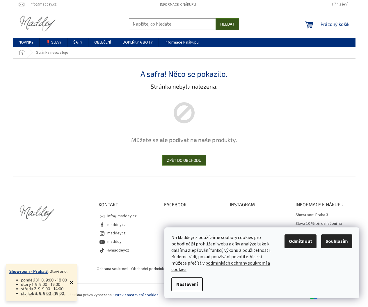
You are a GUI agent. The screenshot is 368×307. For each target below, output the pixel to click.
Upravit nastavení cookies (136, 295)
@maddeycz (118, 250)
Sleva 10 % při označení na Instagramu (319, 226)
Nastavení (187, 284)
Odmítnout (300, 241)
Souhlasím (337, 241)
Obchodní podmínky (148, 269)
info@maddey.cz (122, 216)
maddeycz (116, 225)
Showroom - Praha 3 (28, 271)
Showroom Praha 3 (312, 215)
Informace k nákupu (178, 4)
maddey (114, 242)
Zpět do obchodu (184, 160)
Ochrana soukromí (112, 269)
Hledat (227, 23)
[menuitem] (26, 42)
